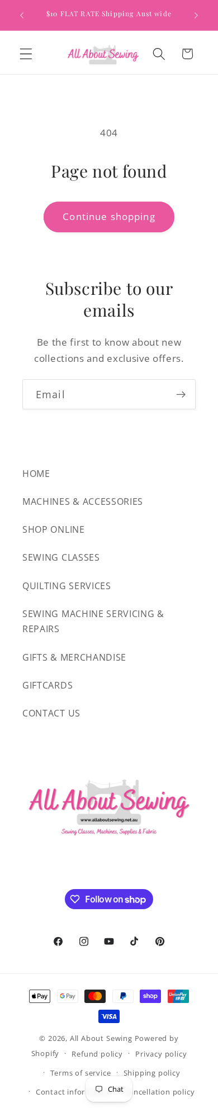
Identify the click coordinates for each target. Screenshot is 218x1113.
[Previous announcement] (22, 15)
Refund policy (97, 1054)
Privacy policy (161, 1054)
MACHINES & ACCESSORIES (82, 501)
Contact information (74, 1092)
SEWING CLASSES (61, 557)
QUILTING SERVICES (66, 586)
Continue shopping (109, 216)
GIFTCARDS (47, 685)
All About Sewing (101, 1038)
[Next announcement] (196, 15)
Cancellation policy (159, 1092)
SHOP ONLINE (53, 529)
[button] (26, 54)
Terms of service (80, 1073)
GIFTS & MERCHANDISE (74, 657)
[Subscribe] (181, 394)
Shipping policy (152, 1073)
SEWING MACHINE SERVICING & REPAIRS (93, 621)
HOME (36, 473)
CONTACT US (51, 713)
